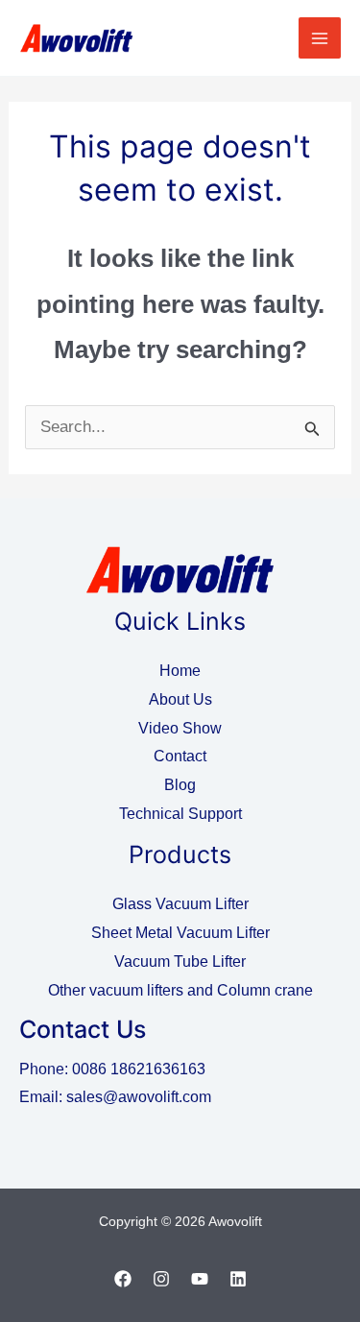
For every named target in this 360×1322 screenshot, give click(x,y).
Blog (180, 785)
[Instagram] (161, 1278)
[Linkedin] (238, 1278)
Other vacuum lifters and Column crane (180, 990)
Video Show (180, 728)
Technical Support (180, 813)
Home (180, 670)
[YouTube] (199, 1278)
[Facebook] (123, 1278)
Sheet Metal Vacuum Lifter (180, 933)
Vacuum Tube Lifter (180, 961)
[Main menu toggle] (320, 38)
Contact (180, 756)
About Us (180, 699)
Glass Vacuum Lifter (180, 904)
